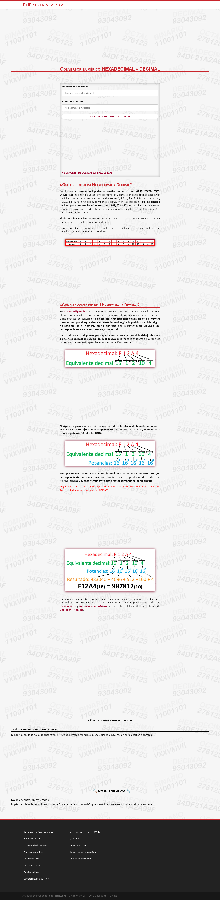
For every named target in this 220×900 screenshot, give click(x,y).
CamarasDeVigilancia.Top (36, 878)
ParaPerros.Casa (31, 865)
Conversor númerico (80, 845)
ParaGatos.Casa (31, 872)
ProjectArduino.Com (33, 852)
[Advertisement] (110, 42)
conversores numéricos (93, 606)
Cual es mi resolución (80, 858)
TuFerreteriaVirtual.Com (35, 845)
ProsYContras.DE (31, 838)
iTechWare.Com (31, 858)
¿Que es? (74, 838)
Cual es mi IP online (71, 609)
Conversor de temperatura (83, 852)
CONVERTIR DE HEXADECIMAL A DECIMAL (110, 116)
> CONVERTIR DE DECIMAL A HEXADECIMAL (87, 172)
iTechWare (60, 895)
